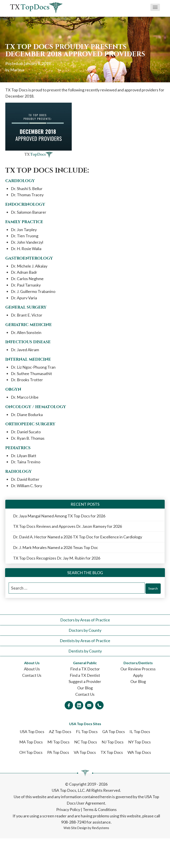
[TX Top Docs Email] (89, 705)
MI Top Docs (58, 741)
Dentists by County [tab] (85, 651)
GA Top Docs (113, 731)
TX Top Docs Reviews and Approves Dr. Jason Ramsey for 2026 (67, 526)
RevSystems (100, 828)
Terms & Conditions (100, 809)
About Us (32, 668)
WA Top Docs (139, 752)
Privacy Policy (68, 809)
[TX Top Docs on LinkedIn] (79, 705)
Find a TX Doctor (85, 668)
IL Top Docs (139, 731)
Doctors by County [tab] (85, 630)
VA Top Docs (85, 752)
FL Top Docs (87, 731)
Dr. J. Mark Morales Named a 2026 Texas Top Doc (55, 547)
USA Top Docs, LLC (68, 790)
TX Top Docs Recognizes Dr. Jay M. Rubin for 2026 (56, 558)
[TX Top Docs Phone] (99, 705)
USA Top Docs (32, 731)
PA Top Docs (58, 752)
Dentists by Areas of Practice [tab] (85, 640)
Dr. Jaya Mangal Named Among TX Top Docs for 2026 (59, 515)
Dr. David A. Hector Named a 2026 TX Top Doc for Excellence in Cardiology (77, 536)
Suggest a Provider (85, 681)
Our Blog (85, 687)
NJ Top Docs (113, 741)
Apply (138, 675)
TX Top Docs (111, 752)
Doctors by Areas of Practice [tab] (85, 619)
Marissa (17, 69)
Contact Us (31, 675)
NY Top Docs (139, 741)
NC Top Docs (85, 741)
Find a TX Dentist (85, 675)
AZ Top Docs (60, 731)
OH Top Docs (30, 752)
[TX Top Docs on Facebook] (69, 705)
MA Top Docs (31, 741)
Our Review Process (138, 668)
